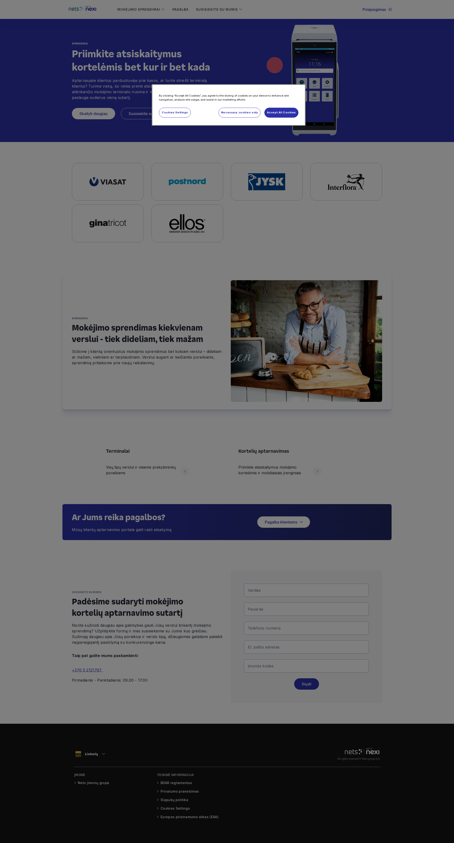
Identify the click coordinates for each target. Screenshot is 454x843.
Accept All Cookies (281, 112)
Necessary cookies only (239, 112)
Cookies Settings (175, 112)
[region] (229, 105)
